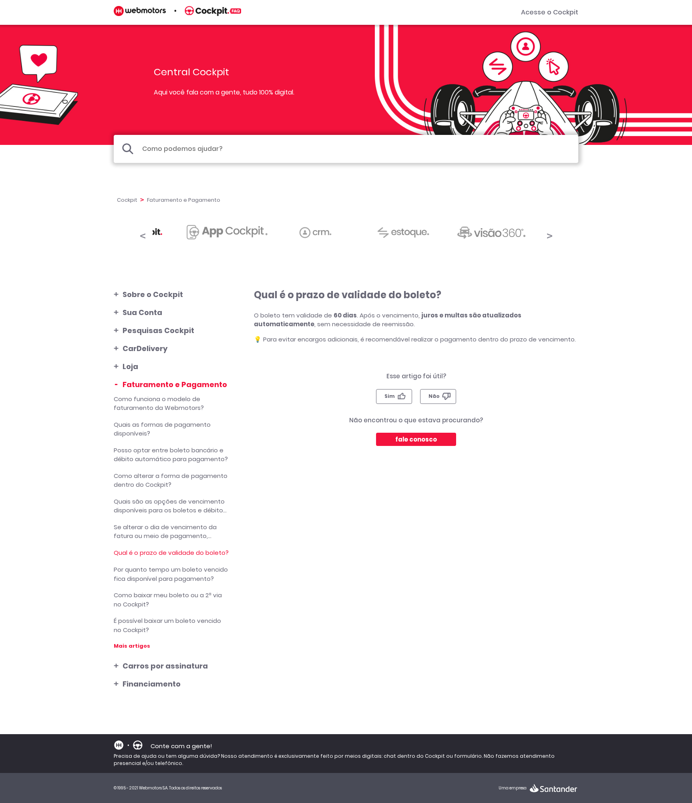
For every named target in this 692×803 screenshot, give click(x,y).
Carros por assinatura (165, 666)
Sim (389, 396)
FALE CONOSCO (416, 439)
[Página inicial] (177, 14)
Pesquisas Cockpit (158, 330)
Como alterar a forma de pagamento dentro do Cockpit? (170, 480)
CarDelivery (145, 348)
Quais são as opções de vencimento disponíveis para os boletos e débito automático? (169, 506)
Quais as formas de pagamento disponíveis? (162, 429)
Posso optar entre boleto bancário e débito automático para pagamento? (171, 455)
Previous (143, 235)
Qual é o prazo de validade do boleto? (171, 552)
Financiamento (152, 684)
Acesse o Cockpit (549, 12)
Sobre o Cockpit (153, 294)
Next (549, 235)
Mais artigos (132, 646)
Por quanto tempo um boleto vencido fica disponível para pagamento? (171, 574)
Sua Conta (142, 312)
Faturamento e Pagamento (175, 384)
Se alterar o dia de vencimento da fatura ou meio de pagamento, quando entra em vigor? (165, 531)
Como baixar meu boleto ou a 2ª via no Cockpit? (168, 599)
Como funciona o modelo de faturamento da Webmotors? (159, 403)
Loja (130, 366)
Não (434, 396)
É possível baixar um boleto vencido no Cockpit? (167, 625)
